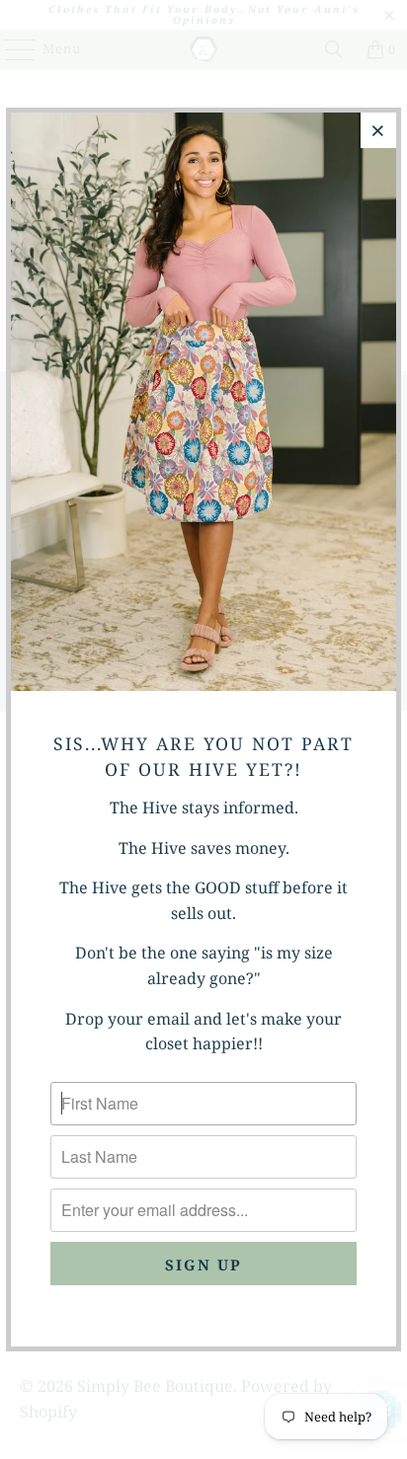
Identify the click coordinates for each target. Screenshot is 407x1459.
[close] (378, 130)
